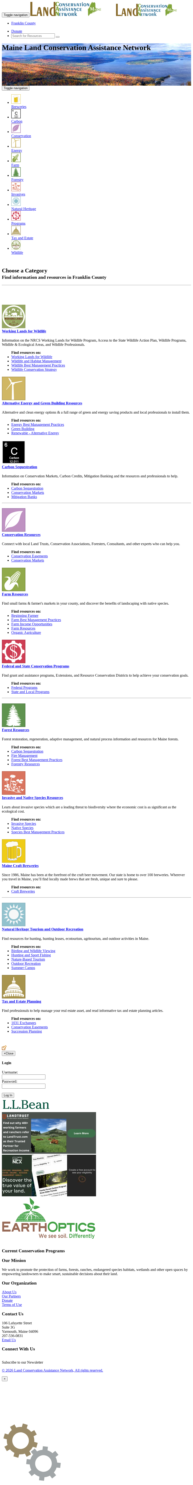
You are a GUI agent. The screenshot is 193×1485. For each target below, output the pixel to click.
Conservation (21, 136)
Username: (10, 1072)
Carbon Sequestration (27, 488)
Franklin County (23, 23)
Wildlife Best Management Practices (38, 365)
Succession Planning (26, 1031)
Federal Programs (24, 688)
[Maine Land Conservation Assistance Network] (72, 15)
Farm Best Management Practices (36, 620)
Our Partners (11, 1296)
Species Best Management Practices (37, 832)
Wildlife (17, 253)
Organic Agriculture (26, 633)
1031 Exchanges (23, 1023)
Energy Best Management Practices (37, 425)
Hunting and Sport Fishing (31, 955)
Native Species (22, 828)
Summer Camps (23, 968)
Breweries (18, 107)
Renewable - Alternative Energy (35, 433)
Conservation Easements (29, 556)
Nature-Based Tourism (28, 959)
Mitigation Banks (24, 497)
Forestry (17, 180)
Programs (18, 223)
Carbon (16, 121)
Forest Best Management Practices (36, 760)
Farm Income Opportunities (31, 624)
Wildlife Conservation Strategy (34, 369)
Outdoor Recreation (26, 964)
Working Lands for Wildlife (31, 357)
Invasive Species (23, 824)
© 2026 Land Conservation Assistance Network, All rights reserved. (52, 1370)
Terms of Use (12, 1305)
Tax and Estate (22, 238)
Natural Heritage (23, 209)
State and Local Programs (30, 692)
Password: (9, 1081)
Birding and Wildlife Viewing (33, 951)
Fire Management (24, 756)
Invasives (18, 194)
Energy (16, 150)
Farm (15, 165)
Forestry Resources (25, 764)
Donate (16, 31)
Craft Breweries (23, 891)
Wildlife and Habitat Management (36, 361)
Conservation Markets (27, 493)
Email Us (9, 1340)
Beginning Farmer (24, 616)
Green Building (22, 429)
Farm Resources (23, 628)
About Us (9, 1292)
